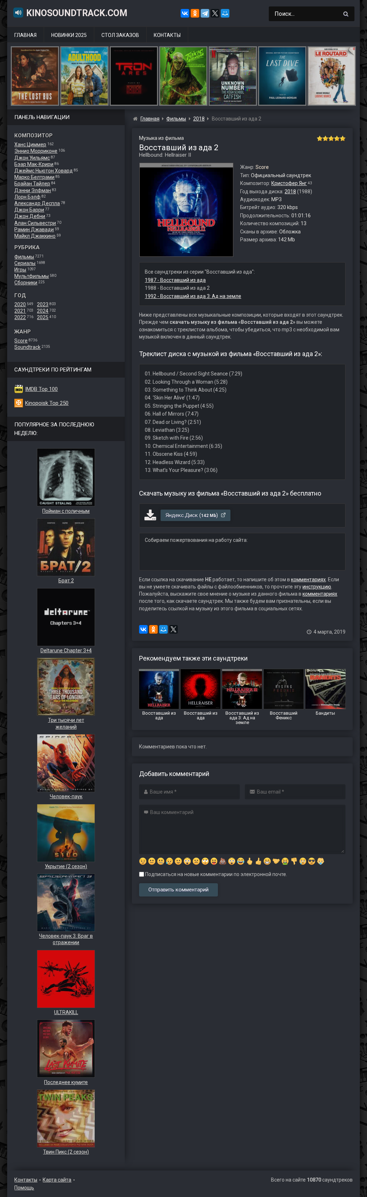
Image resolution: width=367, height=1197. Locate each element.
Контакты (167, 35)
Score (21, 341)
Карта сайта (57, 1180)
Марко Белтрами (34, 177)
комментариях (308, 579)
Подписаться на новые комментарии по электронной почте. (215, 874)
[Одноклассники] (195, 13)
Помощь (24, 1188)
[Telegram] (205, 13)
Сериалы (24, 263)
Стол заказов (120, 35)
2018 (290, 191)
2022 (20, 317)
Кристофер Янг (289, 183)
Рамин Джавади (34, 229)
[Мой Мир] (225, 13)
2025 (42, 317)
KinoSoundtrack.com (76, 13)
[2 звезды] (325, 138)
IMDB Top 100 (41, 389)
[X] (215, 13)
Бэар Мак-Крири (33, 164)
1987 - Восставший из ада (175, 280)
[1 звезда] (320, 138)
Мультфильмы (31, 276)
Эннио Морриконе (35, 151)
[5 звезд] (342, 138)
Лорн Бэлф (27, 197)
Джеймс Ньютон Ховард (43, 171)
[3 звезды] (331, 138)
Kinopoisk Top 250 (46, 403)
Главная (25, 35)
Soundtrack (27, 347)
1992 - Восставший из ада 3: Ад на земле (193, 296)
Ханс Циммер (30, 144)
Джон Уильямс (32, 158)
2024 (42, 311)
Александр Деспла (37, 203)
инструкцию (316, 587)
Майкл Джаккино (35, 236)
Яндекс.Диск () (192, 515)
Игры (20, 270)
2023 (42, 304)
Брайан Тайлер (32, 183)
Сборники (25, 282)
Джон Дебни (29, 216)
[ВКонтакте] (185, 13)
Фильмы (24, 257)
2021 (20, 311)
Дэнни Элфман (32, 190)
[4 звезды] (337, 138)
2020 (20, 304)
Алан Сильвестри (35, 223)
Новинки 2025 (69, 35)
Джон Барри (29, 210)
